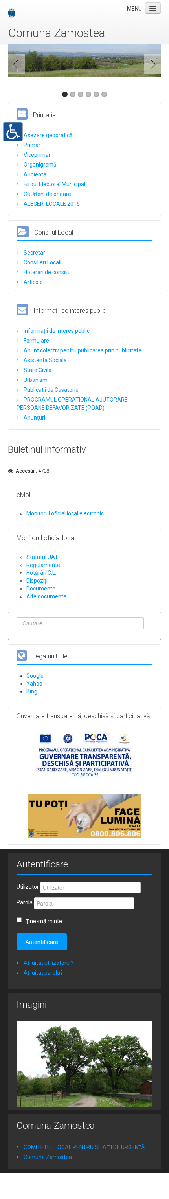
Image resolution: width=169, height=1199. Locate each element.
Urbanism (35, 380)
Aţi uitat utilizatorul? (47, 963)
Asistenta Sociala (44, 360)
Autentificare (41, 942)
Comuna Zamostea (56, 33)
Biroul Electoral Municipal (53, 184)
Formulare (35, 340)
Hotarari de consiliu (46, 272)
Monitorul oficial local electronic (65, 513)
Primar (31, 145)
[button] (13, 131)
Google (35, 676)
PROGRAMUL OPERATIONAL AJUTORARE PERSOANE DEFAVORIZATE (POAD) (72, 403)
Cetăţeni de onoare (46, 194)
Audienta (34, 174)
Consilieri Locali (41, 262)
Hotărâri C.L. (41, 573)
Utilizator (28, 887)
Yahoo (34, 683)
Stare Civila (36, 370)
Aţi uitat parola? (42, 973)
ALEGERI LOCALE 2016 (51, 204)
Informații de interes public (56, 331)
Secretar (33, 252)
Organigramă (39, 164)
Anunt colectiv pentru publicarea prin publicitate (81, 350)
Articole (32, 282)
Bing (31, 691)
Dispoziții (37, 581)
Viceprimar (36, 155)
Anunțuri (33, 417)
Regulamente (43, 565)
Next (151, 64)
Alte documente (46, 596)
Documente (40, 588)
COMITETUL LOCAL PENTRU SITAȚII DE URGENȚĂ (83, 1147)
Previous (18, 64)
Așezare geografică (47, 135)
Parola (25, 902)
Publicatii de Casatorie (50, 390)
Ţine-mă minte (44, 921)
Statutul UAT (42, 557)
